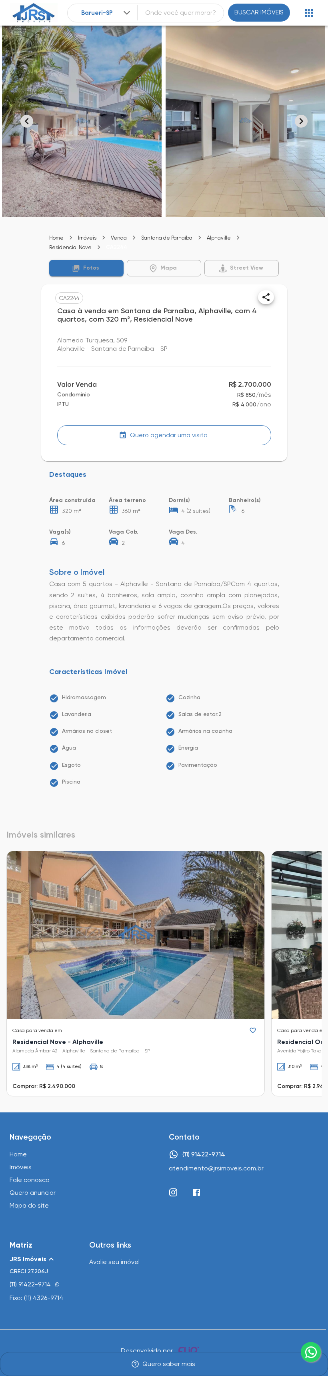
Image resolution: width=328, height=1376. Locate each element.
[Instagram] (173, 1192)
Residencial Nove (70, 247)
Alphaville (219, 238)
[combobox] (106, 13)
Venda (119, 238)
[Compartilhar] (266, 297)
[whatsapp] (311, 1352)
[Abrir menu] (309, 13)
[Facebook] (196, 1192)
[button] (86, 268)
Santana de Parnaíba (166, 238)
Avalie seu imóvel (114, 1262)
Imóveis (87, 238)
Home (56, 238)
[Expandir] (126, 12)
